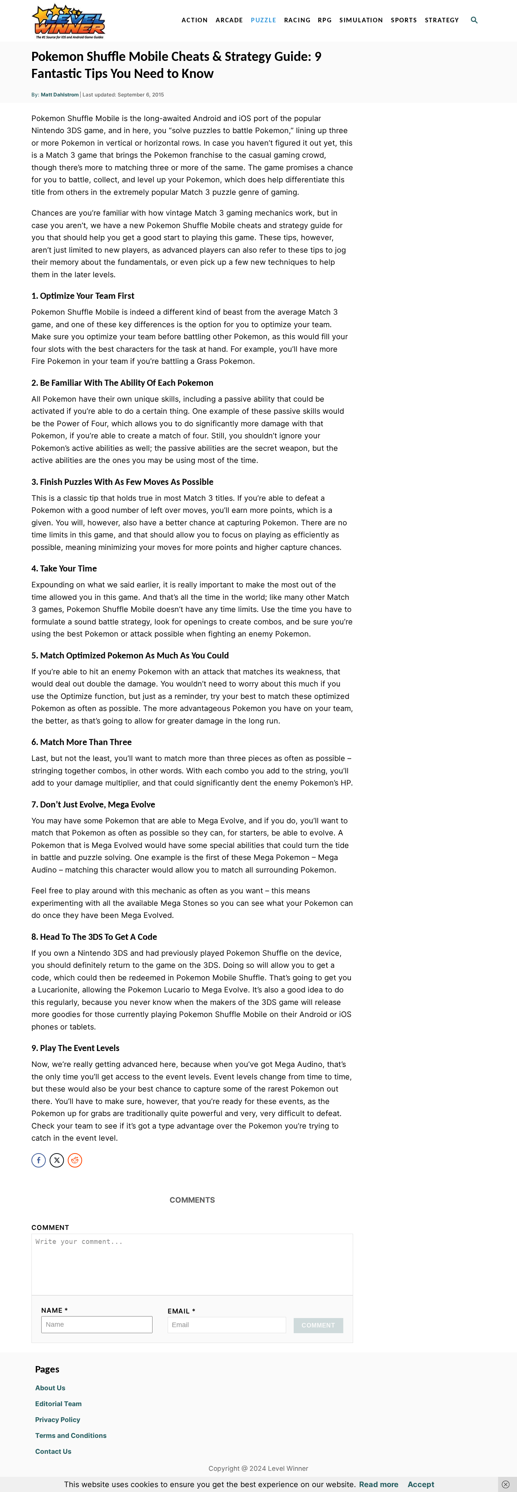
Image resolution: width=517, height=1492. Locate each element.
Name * (55, 1310)
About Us (50, 1388)
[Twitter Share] (57, 1160)
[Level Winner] (96, 21)
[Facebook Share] (38, 1160)
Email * (182, 1311)
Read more (379, 1484)
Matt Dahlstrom (60, 95)
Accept (421, 1484)
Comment (50, 1227)
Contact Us (53, 1451)
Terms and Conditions (71, 1435)
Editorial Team (58, 1404)
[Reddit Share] (75, 1160)
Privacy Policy (57, 1420)
